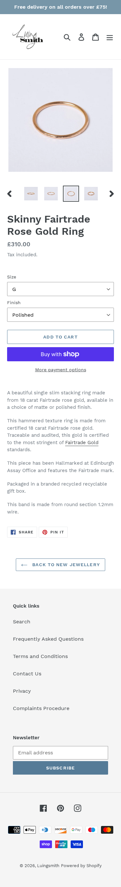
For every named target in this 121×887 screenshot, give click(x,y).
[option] (31, 193)
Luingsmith (48, 865)
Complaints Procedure (41, 708)
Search (21, 622)
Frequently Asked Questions (48, 639)
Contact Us (27, 674)
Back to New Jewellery (65, 564)
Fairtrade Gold (81, 442)
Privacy (22, 691)
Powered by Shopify (81, 865)
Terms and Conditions (40, 656)
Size (11, 276)
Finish (14, 302)
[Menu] (110, 37)
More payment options (60, 369)
